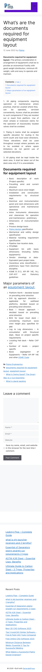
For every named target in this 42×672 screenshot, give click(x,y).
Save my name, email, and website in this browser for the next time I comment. (21, 448)
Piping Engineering (14, 364)
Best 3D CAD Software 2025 (18, 628)
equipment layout (21, 287)
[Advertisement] (21, 487)
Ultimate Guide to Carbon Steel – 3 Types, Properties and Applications (20, 569)
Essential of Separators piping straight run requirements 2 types (18, 550)
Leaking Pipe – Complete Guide (20, 596)
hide (17, 82)
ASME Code (23, 357)
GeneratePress (29, 668)
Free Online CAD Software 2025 (20, 639)
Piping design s (16, 229)
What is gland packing (16, 381)
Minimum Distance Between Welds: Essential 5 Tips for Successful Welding (18, 645)
